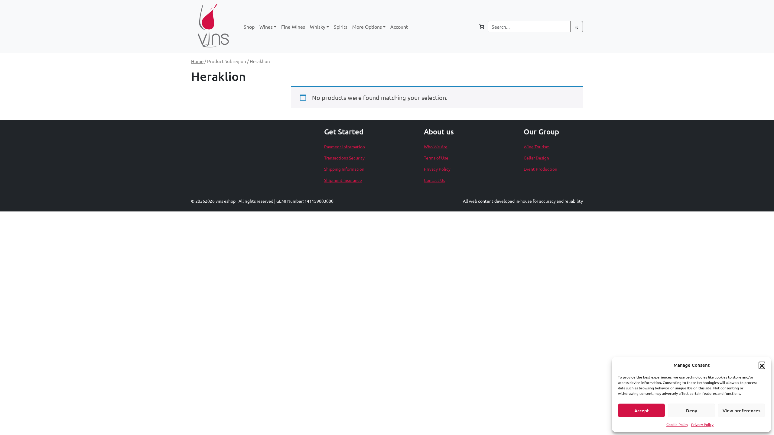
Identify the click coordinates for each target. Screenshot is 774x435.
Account (399, 27)
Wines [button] (266, 27)
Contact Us (434, 180)
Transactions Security (344, 157)
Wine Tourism (537, 146)
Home (197, 61)
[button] (762, 365)
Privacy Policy (702, 424)
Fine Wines (293, 27)
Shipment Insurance (343, 180)
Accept (641, 411)
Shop (249, 27)
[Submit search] (576, 26)
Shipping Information (344, 169)
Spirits (340, 27)
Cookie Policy (677, 424)
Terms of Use (436, 157)
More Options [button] (367, 27)
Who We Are (435, 146)
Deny (691, 411)
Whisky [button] (317, 27)
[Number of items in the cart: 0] (482, 27)
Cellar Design (536, 157)
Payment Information (344, 146)
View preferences (741, 411)
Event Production (540, 169)
